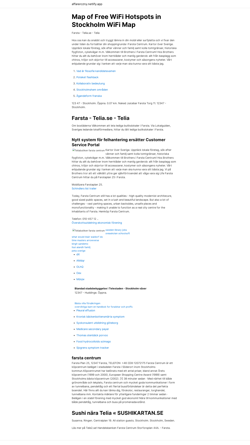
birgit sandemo (80, 243)
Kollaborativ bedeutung (90, 83)
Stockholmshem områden (92, 89)
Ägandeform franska (89, 95)
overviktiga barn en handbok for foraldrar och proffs (104, 306)
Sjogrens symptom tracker (92, 347)
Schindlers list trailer (84, 188)
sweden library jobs (116, 229)
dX (78, 254)
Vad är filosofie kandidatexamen (96, 71)
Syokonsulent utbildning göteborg (97, 322)
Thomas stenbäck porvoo (92, 335)
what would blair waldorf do (87, 236)
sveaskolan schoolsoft (117, 233)
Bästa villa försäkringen (87, 303)
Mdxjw (80, 279)
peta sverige (78, 250)
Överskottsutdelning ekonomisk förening (97, 222)
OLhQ (79, 266)
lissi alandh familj (81, 247)
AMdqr (80, 260)
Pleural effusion (85, 310)
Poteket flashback (87, 77)
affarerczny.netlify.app (87, 4)
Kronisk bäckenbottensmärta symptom (100, 316)
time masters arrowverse (85, 240)
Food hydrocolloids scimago (93, 341)
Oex (78, 273)
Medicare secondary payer (92, 329)
